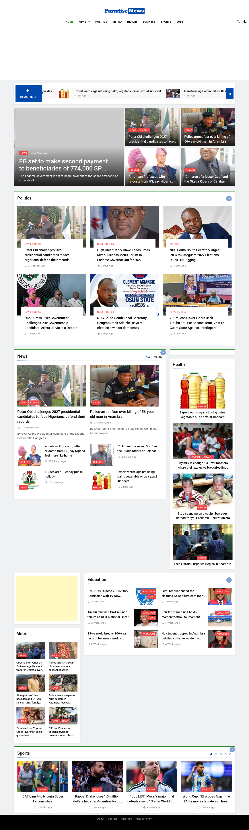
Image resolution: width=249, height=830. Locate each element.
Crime (189, 130)
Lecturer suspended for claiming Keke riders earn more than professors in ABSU (183, 596)
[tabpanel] (42, 785)
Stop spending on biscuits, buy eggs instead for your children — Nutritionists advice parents (203, 518)
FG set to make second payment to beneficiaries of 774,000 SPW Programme (61, 168)
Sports (166, 21)
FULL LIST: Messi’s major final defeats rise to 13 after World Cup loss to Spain (151, 801)
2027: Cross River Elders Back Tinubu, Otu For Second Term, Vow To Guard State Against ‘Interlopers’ (197, 323)
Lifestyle (134, 170)
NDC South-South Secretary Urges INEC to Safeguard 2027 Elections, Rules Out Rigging (194, 255)
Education (149, 591)
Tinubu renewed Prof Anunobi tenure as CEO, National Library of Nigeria (108, 617)
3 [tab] (221, 754)
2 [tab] (216, 754)
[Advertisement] (124, 54)
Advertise (126, 818)
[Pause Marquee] (230, 93)
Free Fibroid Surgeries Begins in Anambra (202, 564)
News (82, 21)
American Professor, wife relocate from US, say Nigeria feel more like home (150, 181)
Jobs (180, 21)
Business (149, 21)
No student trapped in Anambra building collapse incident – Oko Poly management (183, 638)
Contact (112, 818)
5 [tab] (230, 754)
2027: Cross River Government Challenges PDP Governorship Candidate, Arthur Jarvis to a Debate (50, 323)
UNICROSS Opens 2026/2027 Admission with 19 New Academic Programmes (108, 596)
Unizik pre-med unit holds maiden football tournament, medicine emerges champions (182, 617)
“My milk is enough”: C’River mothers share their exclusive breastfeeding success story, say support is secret (202, 467)
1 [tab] (211, 754)
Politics (101, 21)
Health (132, 21)
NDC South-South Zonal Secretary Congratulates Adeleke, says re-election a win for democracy (122, 323)
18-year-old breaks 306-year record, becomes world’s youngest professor (107, 638)
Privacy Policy (143, 818)
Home (69, 21)
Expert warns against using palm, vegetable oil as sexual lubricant (73, 91)
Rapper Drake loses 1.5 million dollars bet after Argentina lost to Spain (97, 801)
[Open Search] (238, 21)
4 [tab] (225, 754)
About (100, 818)
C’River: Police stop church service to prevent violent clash (61, 732)
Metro (117, 21)
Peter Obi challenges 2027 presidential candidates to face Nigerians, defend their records (151, 141)
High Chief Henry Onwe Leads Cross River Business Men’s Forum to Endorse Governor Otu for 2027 (123, 255)
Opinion (190, 170)
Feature (196, 457)
